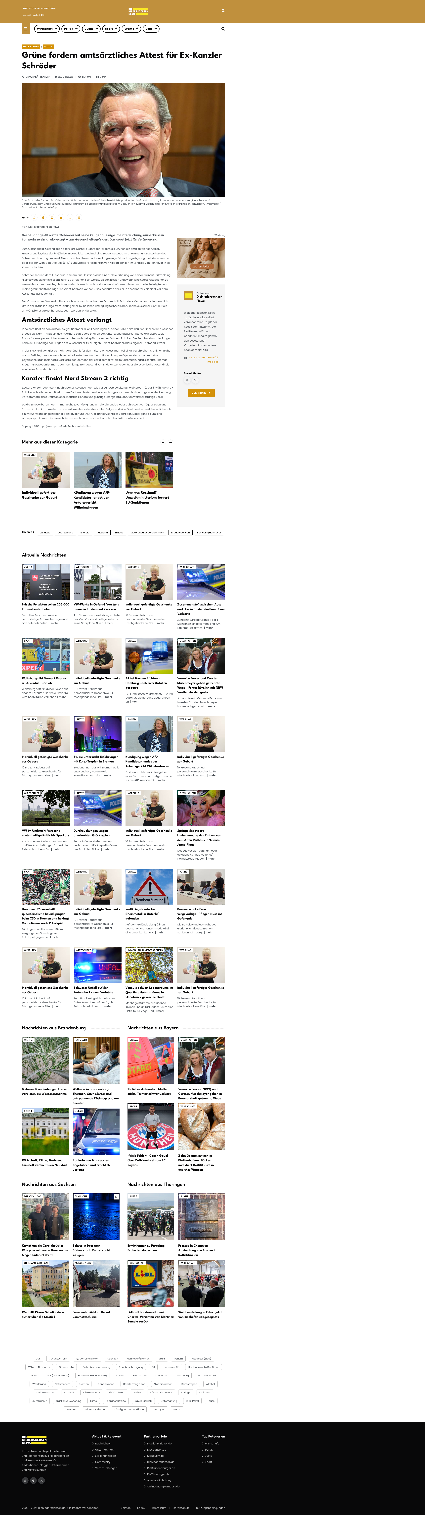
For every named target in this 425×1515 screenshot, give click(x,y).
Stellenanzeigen (105, 1456)
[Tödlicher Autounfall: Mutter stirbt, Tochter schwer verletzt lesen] (151, 1060)
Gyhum (178, 1358)
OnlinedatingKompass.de (163, 1486)
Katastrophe (189, 1384)
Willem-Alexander (39, 1367)
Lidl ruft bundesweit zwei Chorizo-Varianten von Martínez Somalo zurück (151, 1317)
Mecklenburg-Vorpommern (147, 532)
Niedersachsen (180, 532)
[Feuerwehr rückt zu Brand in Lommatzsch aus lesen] (96, 1283)
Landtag (45, 532)
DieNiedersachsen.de (160, 1462)
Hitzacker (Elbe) (201, 1358)
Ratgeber (81, 1039)
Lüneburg (183, 1375)
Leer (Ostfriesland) (57, 1375)
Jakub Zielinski (143, 1401)
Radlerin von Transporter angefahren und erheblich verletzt (91, 1165)
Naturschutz (62, 1384)
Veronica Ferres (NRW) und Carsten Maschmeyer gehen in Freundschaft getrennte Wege (200, 1094)
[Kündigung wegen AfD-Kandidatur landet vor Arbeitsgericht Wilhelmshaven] (98, 470)
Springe (185, 1392)
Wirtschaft (45, 29)
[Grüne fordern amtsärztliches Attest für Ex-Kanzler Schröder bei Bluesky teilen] (61, 217)
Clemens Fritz (91, 1392)
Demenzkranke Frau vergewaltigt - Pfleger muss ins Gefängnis (199, 914)
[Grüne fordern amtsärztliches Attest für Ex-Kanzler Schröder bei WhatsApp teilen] (34, 217)
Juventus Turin (58, 1358)
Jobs (149, 29)
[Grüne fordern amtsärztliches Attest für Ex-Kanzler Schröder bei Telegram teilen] (79, 217)
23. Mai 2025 (65, 77)
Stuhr (162, 1358)
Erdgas (119, 532)
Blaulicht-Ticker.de (159, 1443)
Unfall (132, 640)
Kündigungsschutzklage (129, 1409)
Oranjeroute (66, 1367)
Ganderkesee (106, 1384)
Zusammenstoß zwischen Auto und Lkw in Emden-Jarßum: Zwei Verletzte (201, 609)
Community (102, 1462)
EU (153, 1367)
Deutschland (65, 532)
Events (129, 29)
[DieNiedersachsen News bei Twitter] (195, 380)
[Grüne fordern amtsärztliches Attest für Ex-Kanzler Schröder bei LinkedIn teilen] (52, 217)
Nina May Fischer (95, 1409)
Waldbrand (39, 1384)
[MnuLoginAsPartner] (223, 10)
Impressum (159, 1508)
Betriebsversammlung (96, 1367)
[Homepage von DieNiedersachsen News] (187, 380)
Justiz (89, 29)
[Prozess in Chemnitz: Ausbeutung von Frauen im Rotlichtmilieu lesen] (201, 1217)
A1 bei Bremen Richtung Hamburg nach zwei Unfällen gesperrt (146, 683)
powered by (33, 15)
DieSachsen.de (156, 1449)
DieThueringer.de (158, 1474)
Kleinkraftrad (117, 1392)
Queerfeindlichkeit (87, 1358)
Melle (34, 1375)
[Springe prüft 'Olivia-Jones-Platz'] (201, 808)
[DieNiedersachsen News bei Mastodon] (33, 1480)
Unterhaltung (169, 1401)
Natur (176, 1409)
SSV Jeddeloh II (207, 1375)
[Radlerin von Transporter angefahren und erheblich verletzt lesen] (96, 1131)
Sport (109, 29)
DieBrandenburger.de (161, 1468)
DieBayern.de (155, 1456)
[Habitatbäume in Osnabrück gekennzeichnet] (149, 965)
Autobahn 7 (39, 1401)
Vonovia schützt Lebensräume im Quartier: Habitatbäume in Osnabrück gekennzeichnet (149, 992)
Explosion (205, 1392)
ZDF (38, 1358)
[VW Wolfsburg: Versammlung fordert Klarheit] (46, 808)
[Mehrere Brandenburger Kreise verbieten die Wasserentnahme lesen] (45, 1060)
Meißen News (83, 1263)
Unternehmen (104, 1449)
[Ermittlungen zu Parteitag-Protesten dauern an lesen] (151, 1217)
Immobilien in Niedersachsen (145, 950)
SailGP (137, 1392)
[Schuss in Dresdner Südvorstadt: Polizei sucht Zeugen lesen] (96, 1217)
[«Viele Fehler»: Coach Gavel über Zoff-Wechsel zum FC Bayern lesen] (151, 1127)
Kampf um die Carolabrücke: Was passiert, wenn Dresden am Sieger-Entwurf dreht (45, 1250)
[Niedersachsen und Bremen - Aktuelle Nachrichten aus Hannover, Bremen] (138, 11)
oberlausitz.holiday (159, 1480)
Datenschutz (181, 1508)
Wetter (28, 1039)
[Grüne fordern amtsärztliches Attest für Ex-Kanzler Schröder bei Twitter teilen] (70, 217)
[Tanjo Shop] (201, 258)
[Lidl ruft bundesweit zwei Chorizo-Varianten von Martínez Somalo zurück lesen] (151, 1283)
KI (116, 1197)
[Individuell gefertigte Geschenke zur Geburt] (46, 470)
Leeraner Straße (116, 1401)
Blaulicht (81, 1196)
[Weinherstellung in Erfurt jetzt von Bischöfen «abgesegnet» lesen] (201, 1283)
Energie (85, 532)
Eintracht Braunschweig (92, 1375)
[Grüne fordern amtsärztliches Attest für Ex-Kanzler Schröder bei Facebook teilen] (43, 217)
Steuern (72, 1409)
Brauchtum (140, 1375)
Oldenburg (162, 1375)
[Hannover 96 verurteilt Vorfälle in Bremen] (46, 886)
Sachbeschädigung (131, 1367)
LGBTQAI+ (159, 1409)
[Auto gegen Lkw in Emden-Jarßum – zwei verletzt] (201, 582)
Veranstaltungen (106, 1468)
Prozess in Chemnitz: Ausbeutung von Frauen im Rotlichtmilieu (197, 1250)
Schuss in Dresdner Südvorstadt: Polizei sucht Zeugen (91, 1250)
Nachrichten (31, 46)
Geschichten (187, 640)
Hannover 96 (171, 1367)
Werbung (30, 454)
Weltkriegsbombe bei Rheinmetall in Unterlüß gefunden (143, 914)
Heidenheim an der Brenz (203, 1367)
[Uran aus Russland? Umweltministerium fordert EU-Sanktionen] (149, 470)
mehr (54, 623)
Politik (68, 29)
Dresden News (32, 1196)
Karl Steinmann (46, 1392)
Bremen (84, 1384)
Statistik (69, 1392)
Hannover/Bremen (138, 1358)
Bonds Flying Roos (134, 1384)
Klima (93, 1401)
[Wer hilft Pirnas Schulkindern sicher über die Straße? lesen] (45, 1283)
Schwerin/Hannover (38, 77)
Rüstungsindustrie (161, 1392)
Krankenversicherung (68, 1401)
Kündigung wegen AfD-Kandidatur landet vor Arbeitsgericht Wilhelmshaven (147, 762)
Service (126, 1508)
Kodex (141, 1508)
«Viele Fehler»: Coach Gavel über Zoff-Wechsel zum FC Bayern (148, 1160)
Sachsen (112, 1358)
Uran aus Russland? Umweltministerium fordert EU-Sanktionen (147, 497)
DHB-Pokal (192, 1401)
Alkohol (210, 1384)
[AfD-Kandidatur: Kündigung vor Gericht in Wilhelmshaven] (149, 734)
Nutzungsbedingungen (210, 1508)
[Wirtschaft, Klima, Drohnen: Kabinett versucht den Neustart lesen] (45, 1131)
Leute (211, 1401)
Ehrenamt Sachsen (36, 1263)
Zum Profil (199, 393)
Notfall (120, 1375)
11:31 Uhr (86, 77)
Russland (102, 532)
